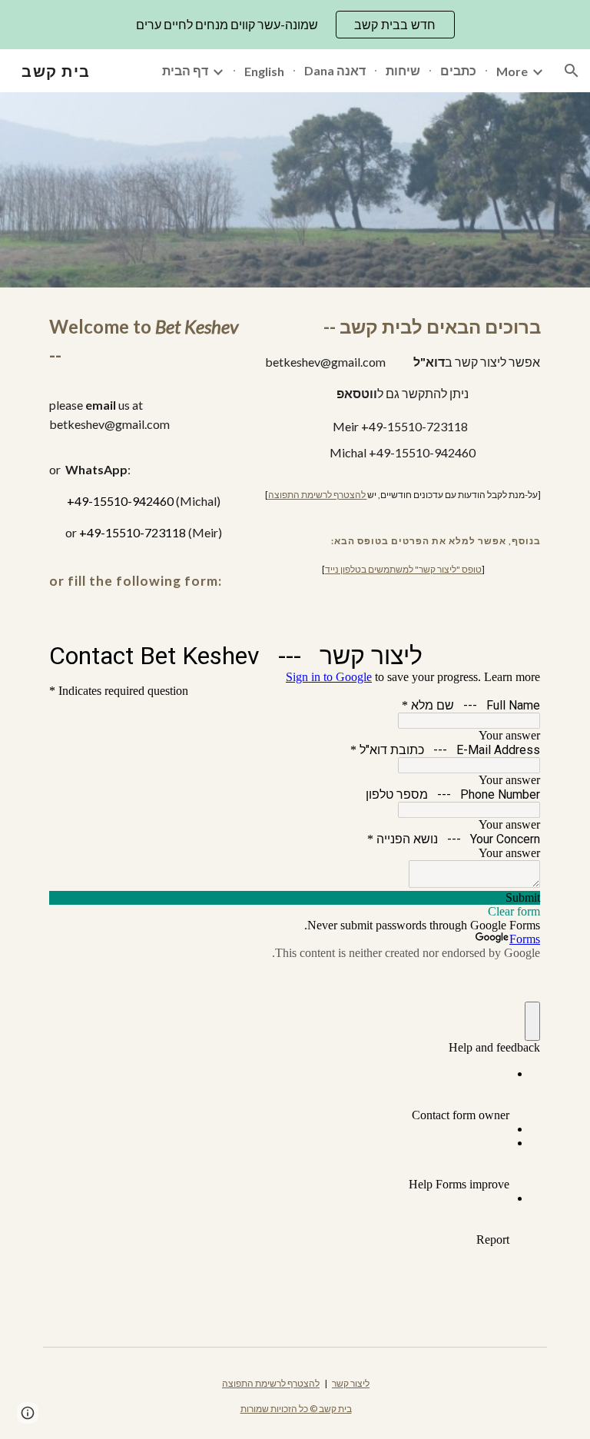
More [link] (512, 71)
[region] (295, 24)
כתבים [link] (458, 70)
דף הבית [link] (185, 70)
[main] (144, 452)
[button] (571, 70)
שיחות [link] (403, 70)
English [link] (264, 71)
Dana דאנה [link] (335, 70)
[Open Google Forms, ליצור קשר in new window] (518, 655)
